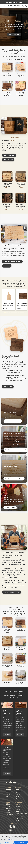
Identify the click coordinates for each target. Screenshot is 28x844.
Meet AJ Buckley (8, 159)
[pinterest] (14, 827)
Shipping (8, 804)
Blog (7, 796)
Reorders (8, 808)
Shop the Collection (14, 34)
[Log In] (23, 6)
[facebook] (11, 827)
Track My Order (18, 797)
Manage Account (18, 793)
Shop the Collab (14, 1)
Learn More (7, 265)
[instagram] (11, 831)
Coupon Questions (8, 811)
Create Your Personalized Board (12, 261)
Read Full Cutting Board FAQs (11, 592)
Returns (8, 806)
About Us (8, 789)
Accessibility (9, 814)
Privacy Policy (9, 839)
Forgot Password (18, 790)
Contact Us (9, 794)
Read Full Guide (8, 386)
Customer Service (8, 792)
